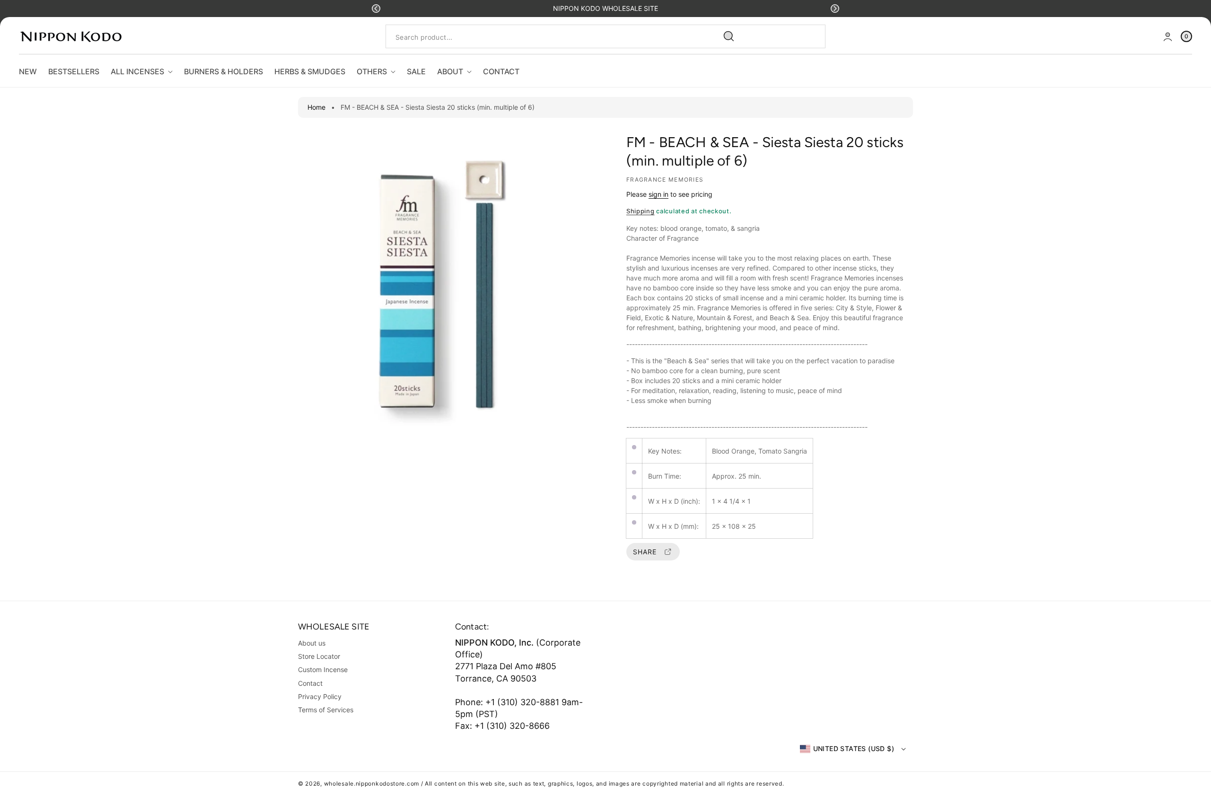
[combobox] (563, 36)
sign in (658, 194)
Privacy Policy (320, 696)
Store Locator (319, 656)
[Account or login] (1168, 37)
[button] (376, 8)
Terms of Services (325, 710)
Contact (310, 683)
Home (316, 107)
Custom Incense (323, 669)
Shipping (640, 211)
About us (311, 643)
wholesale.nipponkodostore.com (371, 783)
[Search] (729, 36)
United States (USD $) (853, 748)
